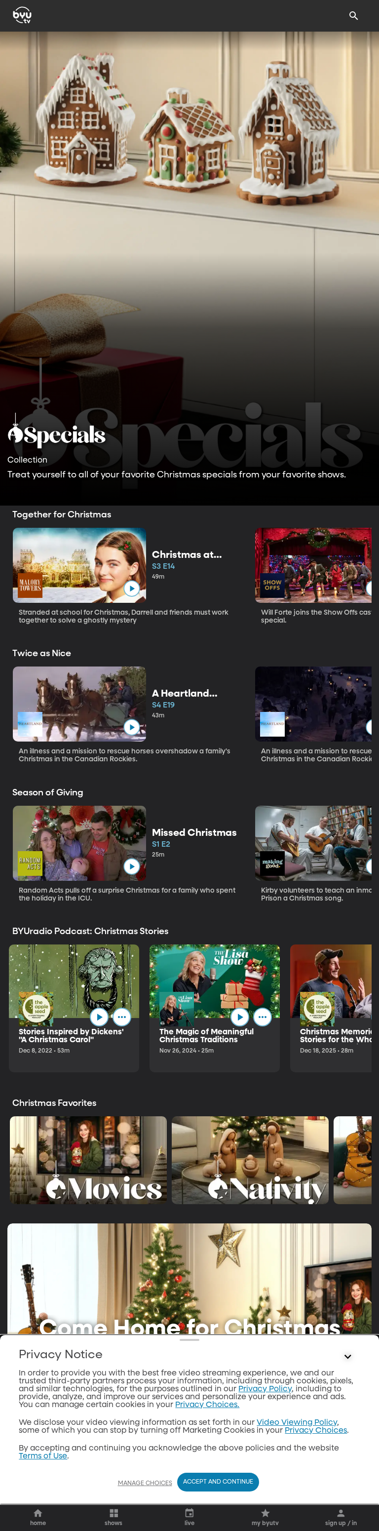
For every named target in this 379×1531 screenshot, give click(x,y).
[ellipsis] (122, 1017)
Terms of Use (43, 1456)
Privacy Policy (265, 1389)
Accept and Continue (218, 1482)
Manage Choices (145, 1484)
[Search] (354, 16)
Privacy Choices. (207, 1405)
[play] (131, 588)
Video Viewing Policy (297, 1423)
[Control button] (348, 1357)
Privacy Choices (316, 1431)
